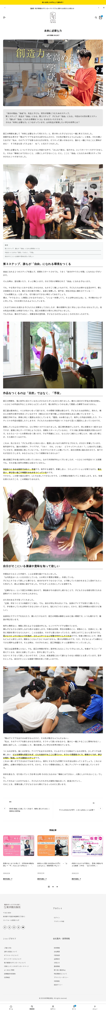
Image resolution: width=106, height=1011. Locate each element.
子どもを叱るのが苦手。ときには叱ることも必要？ (77, 810)
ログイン (57, 918)
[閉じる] (103, 8)
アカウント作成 (59, 921)
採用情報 (57, 948)
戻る (10, 802)
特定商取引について (60, 974)
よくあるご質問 (9, 970)
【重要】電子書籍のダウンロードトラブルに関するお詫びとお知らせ (51, 8)
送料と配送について (10, 952)
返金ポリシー (58, 985)
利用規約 (57, 981)
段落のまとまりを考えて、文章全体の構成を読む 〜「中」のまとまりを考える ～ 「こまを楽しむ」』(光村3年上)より (18, 865)
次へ (94, 803)
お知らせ (57, 963)
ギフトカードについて (11, 955)
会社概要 (57, 952)
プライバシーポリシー (61, 977)
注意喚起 (7, 977)
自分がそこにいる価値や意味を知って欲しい (19, 256)
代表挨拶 (57, 955)
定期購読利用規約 (10, 974)
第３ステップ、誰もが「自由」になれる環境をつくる (22, 248)
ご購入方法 (7, 948)
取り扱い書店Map (60, 970)
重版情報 (57, 966)
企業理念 (57, 959)
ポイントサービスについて (12, 959)
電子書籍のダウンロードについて (15, 963)
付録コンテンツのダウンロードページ (16, 966)
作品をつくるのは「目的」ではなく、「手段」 (20, 252)
